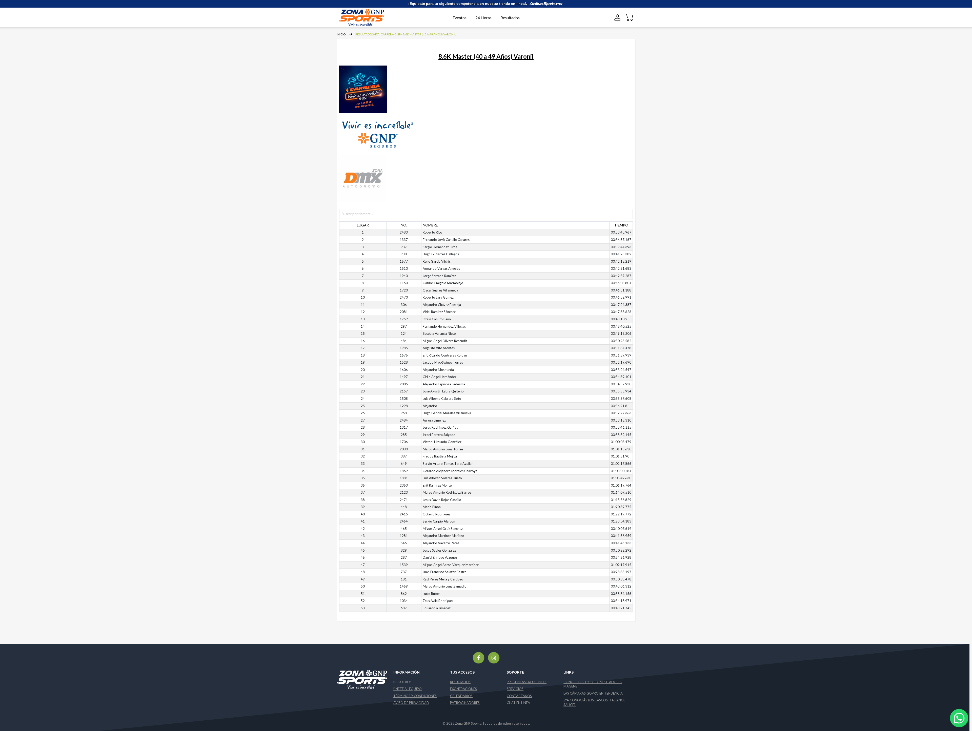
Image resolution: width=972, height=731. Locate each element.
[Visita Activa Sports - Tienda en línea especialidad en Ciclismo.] (546, 4)
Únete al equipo (407, 689)
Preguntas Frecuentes (526, 682)
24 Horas (483, 17)
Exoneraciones (463, 689)
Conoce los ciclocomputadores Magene (592, 684)
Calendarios (461, 696)
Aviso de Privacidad (411, 703)
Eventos (460, 17)
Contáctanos (519, 696)
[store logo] (369, 17)
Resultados (510, 17)
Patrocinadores (465, 703)
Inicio (341, 34)
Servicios (515, 689)
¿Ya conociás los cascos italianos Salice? (594, 702)
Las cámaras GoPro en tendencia (593, 693)
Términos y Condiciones (415, 696)
